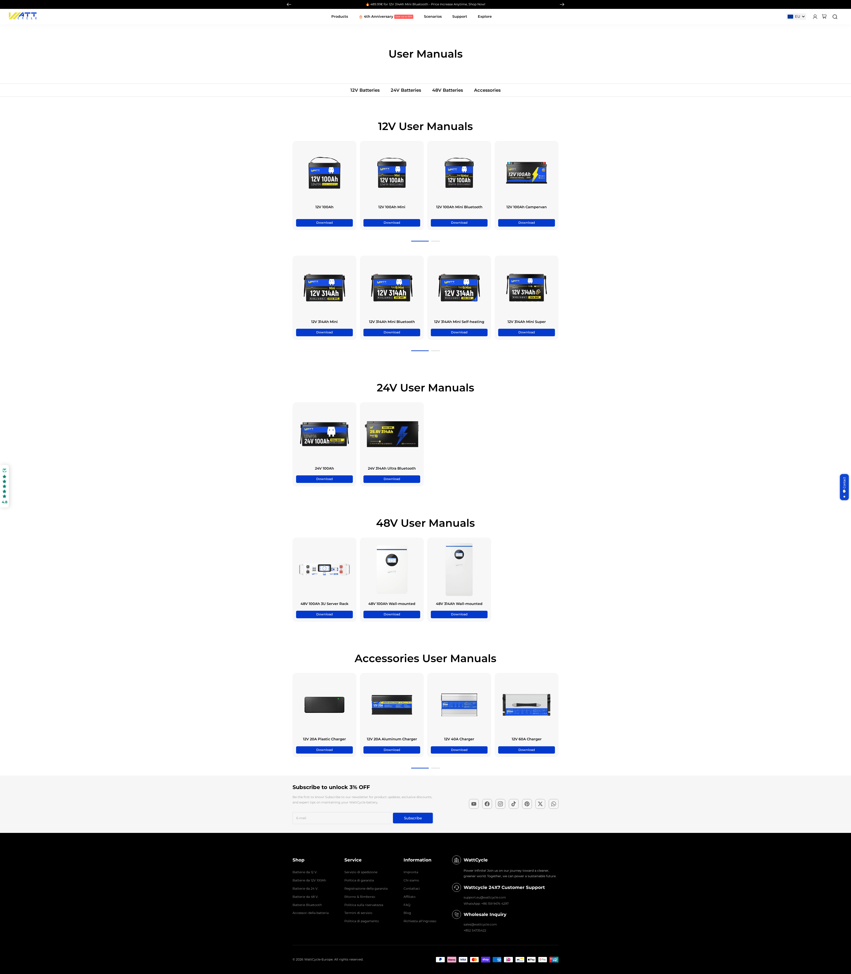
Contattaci (412, 888)
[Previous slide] (297, 185)
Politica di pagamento (361, 921)
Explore (485, 16)
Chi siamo (411, 880)
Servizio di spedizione (360, 872)
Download (324, 223)
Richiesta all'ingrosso (420, 921)
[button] (4, 486)
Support (459, 16)
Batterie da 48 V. (305, 897)
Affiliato (410, 897)
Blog (407, 913)
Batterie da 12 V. (305, 872)
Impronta (411, 872)
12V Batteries (365, 90)
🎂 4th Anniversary (376, 16)
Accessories (487, 90)
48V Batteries (447, 90)
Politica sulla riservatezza (363, 905)
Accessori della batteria (311, 913)
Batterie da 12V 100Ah (309, 880)
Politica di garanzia (359, 880)
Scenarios (433, 16)
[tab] (420, 350)
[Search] (835, 16)
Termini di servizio (358, 913)
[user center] (815, 16)
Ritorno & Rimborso (359, 897)
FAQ (407, 905)
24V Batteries (406, 90)
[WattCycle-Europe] (23, 18)
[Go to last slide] (289, 4)
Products (339, 16)
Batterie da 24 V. (305, 888)
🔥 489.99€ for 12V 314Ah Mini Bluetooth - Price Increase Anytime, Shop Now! (425, 4)
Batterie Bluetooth (307, 905)
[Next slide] (562, 4)
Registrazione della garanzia (366, 888)
